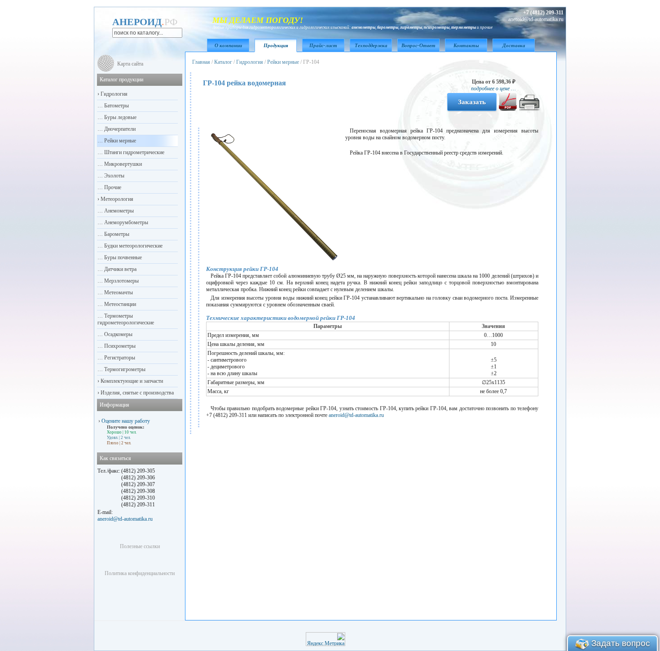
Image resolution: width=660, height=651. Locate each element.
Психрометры (119, 346)
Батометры (116, 105)
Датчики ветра (119, 269)
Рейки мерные (283, 62)
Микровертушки (122, 164)
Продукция (276, 45)
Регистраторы (119, 357)
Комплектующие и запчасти (131, 381)
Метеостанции (119, 304)
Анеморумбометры (125, 222)
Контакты (466, 45)
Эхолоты (113, 176)
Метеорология (116, 199)
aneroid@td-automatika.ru (356, 415)
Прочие (112, 187)
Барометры (116, 234)
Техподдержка (371, 45)
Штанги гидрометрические (133, 152)
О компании (228, 45)
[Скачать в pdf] (507, 109)
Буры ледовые (119, 117)
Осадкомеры (117, 334)
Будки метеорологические (133, 246)
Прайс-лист (323, 45)
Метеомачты (118, 292)
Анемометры (118, 211)
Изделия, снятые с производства (136, 393)
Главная (201, 62)
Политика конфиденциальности (140, 573)
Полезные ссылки (140, 546)
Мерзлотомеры (121, 281)
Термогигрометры (124, 369)
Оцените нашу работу (125, 421)
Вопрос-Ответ (418, 45)
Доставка (513, 45)
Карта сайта (130, 64)
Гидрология (249, 62)
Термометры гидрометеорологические (125, 319)
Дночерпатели (119, 129)
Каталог (223, 62)
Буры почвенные (122, 257)
